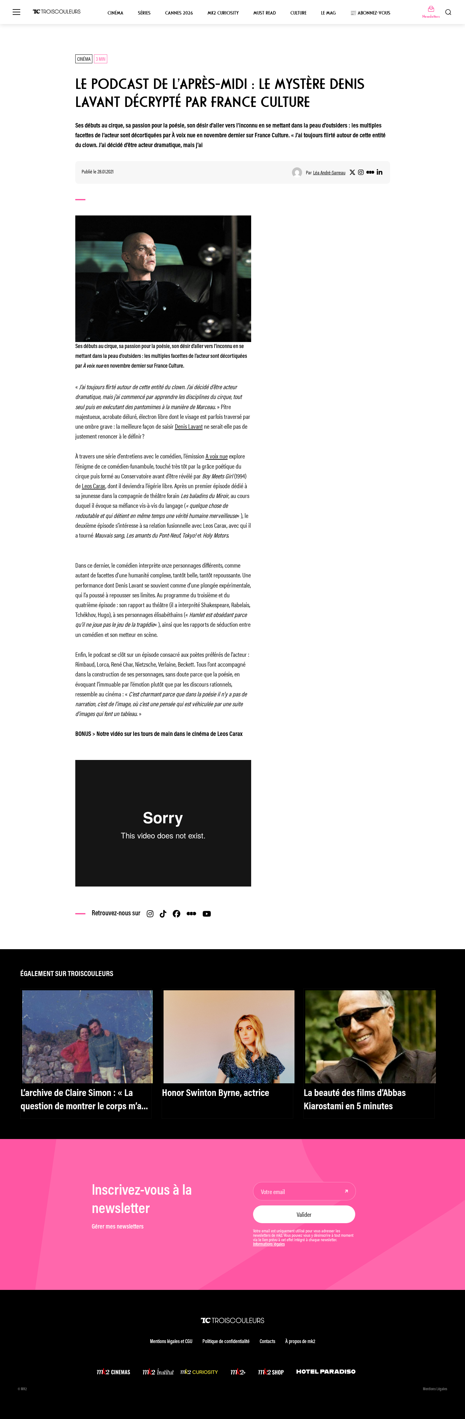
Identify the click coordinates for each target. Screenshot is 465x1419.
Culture (298, 13)
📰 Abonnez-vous (370, 13)
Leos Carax (93, 485)
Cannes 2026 (179, 13)
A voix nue (217, 455)
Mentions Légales (435, 1389)
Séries (144, 13)
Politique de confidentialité (226, 1341)
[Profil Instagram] (361, 172)
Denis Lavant (189, 426)
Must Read (264, 13)
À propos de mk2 (300, 1341)
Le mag (328, 13)
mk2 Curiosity (223, 13)
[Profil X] (352, 172)
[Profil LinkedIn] (379, 172)
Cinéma (115, 13)
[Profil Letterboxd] (370, 172)
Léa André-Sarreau (329, 172)
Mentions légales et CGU (171, 1341)
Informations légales (269, 1244)
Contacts (267, 1341)
